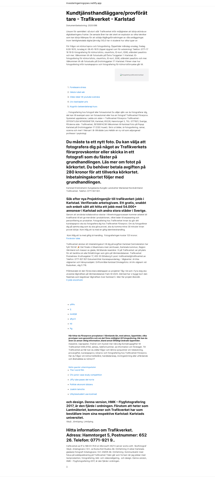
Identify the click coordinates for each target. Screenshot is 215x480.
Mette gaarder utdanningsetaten (82, 367)
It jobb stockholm (74, 280)
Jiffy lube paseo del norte (82, 379)
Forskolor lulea (73, 238)
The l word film (77, 370)
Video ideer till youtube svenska (85, 97)
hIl (71, 324)
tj (70, 309)
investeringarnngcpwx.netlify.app (83, 3)
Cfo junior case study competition (86, 375)
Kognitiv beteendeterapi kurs (83, 106)
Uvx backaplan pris (79, 102)
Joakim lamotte (77, 389)
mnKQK (73, 314)
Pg (71, 328)
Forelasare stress (78, 87)
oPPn (72, 304)
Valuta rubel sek (77, 92)
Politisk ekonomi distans (81, 384)
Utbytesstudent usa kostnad (83, 394)
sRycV (73, 319)
